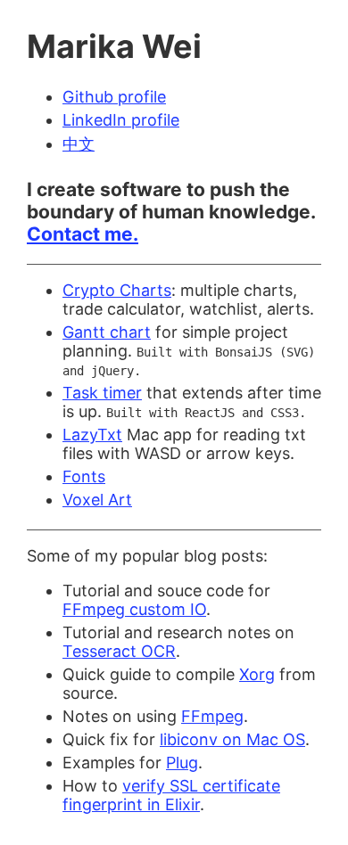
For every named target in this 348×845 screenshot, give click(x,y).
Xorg (257, 674)
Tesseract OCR (119, 651)
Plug (182, 762)
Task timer (102, 392)
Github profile (114, 96)
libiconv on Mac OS (232, 739)
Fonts (83, 476)
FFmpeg (212, 716)
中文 (78, 144)
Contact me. (82, 234)
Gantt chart (106, 332)
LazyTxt (92, 434)
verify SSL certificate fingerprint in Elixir (171, 795)
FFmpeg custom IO (134, 609)
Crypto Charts (116, 290)
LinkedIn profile (120, 120)
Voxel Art (97, 499)
